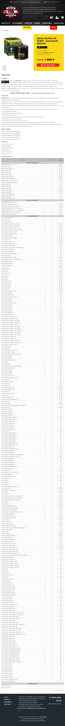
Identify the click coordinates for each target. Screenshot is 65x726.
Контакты (7, 704)
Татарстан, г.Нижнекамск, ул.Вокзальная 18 (26, 2)
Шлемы (37, 23)
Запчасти (28, 23)
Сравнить (43, 47)
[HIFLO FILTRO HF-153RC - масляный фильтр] (16, 49)
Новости (7, 699)
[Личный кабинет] (57, 17)
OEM (19, 27)
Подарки (12, 27)
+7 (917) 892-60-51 (52, 2)
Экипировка (47, 23)
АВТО (47, 27)
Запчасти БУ (38, 27)
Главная (5, 30)
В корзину (49, 65)
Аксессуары (59, 23)
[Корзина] (62, 17)
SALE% (53, 27)
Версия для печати (59, 690)
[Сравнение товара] (51, 17)
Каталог (27, 27)
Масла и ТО (5, 23)
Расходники (17, 23)
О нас (6, 697)
